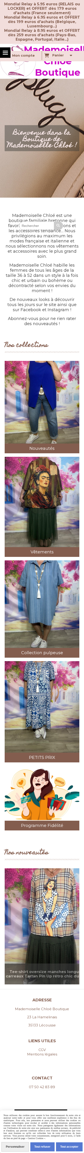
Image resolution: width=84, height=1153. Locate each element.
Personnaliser (15, 1146)
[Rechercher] (58, 226)
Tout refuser (42, 1146)
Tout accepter (69, 1146)
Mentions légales (42, 1054)
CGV (42, 1050)
